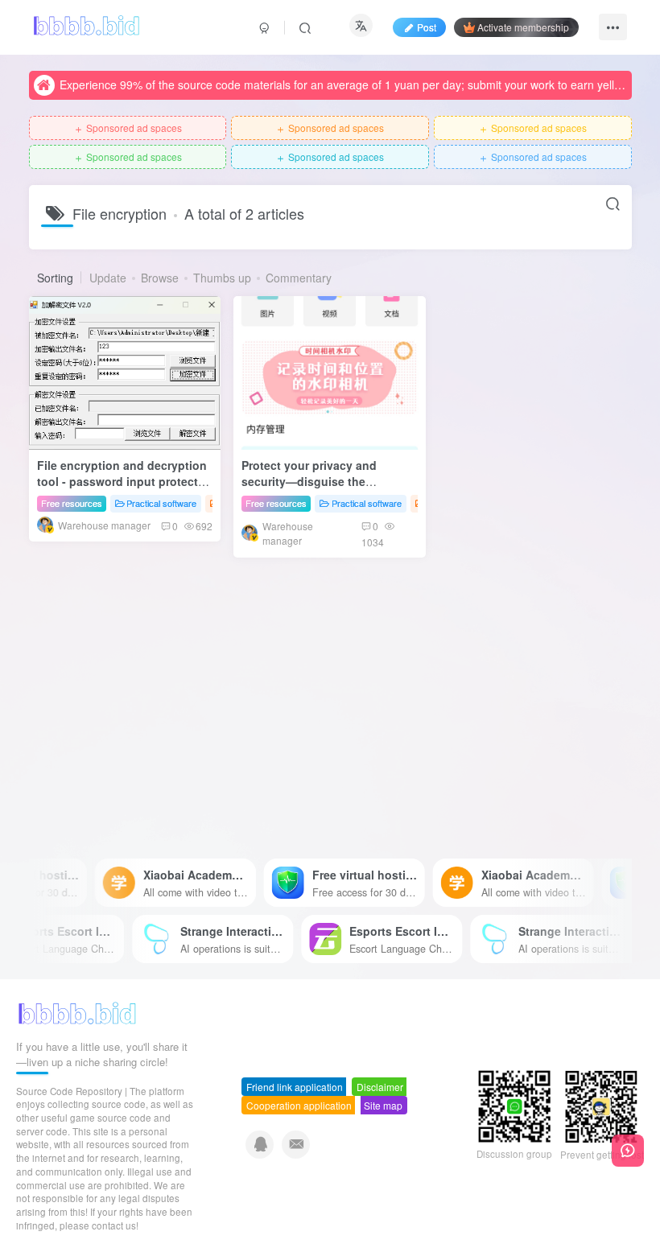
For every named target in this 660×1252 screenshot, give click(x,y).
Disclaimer (380, 1086)
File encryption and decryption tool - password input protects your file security (122, 481)
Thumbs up (222, 278)
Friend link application (294, 1086)
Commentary (299, 278)
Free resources (71, 502)
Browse (160, 278)
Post (426, 27)
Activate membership (523, 27)
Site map (383, 1105)
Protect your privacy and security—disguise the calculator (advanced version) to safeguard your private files (324, 489)
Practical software (161, 502)
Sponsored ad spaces (127, 128)
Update (107, 278)
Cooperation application (299, 1105)
